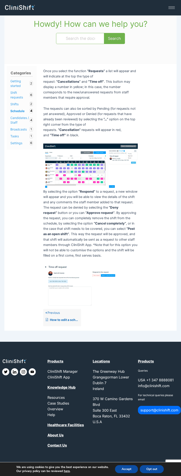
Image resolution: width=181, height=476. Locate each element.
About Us (55, 435)
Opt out (151, 469)
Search (114, 38)
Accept (126, 469)
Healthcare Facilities (65, 425)
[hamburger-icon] (172, 8)
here (67, 471)
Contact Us (57, 445)
